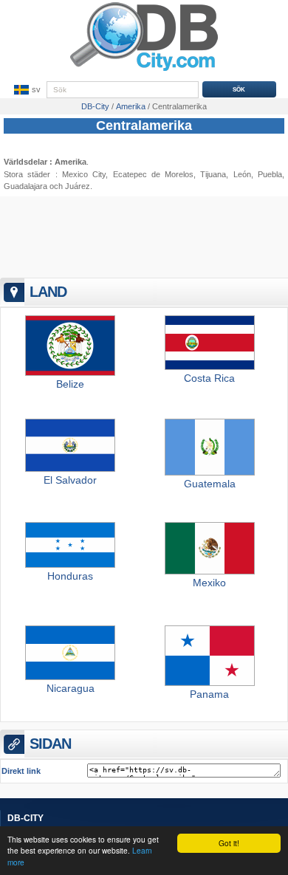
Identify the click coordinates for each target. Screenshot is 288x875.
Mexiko (209, 583)
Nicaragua (71, 688)
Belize (70, 384)
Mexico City (84, 174)
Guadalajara (25, 186)
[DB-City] (144, 70)
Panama (209, 694)
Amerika (70, 161)
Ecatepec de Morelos (153, 174)
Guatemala (210, 484)
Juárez (77, 186)
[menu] (26, 90)
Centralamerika (144, 125)
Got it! (229, 842)
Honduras (70, 576)
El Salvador (70, 480)
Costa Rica (209, 378)
